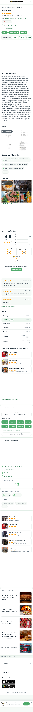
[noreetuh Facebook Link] (15, 484)
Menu (4, 32)
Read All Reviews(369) (8, 307)
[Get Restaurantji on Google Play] (8, 686)
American (13, 18)
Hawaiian (12, 7)
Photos (18, 67)
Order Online (14, 32)
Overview (5, 67)
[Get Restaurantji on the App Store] (8, 682)
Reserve (23, 32)
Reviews (25, 67)
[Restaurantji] (16, 2)
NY (2, 7)
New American (21, 18)
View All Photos (6, 203)
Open (26, 704)
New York (6, 7)
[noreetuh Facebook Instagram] (18, 484)
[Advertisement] (16, 52)
